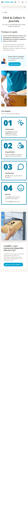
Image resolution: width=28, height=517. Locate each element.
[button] (14, 7)
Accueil (5, 12)
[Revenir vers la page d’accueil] (7, 2)
